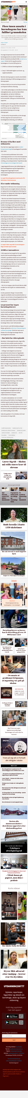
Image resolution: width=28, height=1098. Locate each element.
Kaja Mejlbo (19, 1047)
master (20, 432)
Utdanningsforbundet (16, 1051)
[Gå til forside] (8, 1)
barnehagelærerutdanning (8, 430)
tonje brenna (11, 435)
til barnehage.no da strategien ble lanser (11, 163)
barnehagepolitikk (17, 428)
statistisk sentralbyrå (7, 437)
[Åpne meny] (26, 2)
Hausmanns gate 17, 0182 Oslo (16, 1053)
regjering (4, 435)
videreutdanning (6, 432)
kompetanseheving (6, 428)
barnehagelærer (21, 430)
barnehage (14, 432)
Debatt (14, 580)
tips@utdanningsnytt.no (16, 1049)
